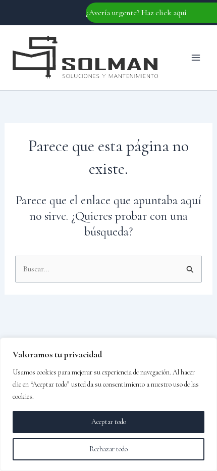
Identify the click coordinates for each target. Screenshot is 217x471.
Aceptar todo (108, 421)
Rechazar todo (108, 449)
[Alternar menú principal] (196, 57)
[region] (108, 404)
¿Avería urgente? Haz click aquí (136, 13)
